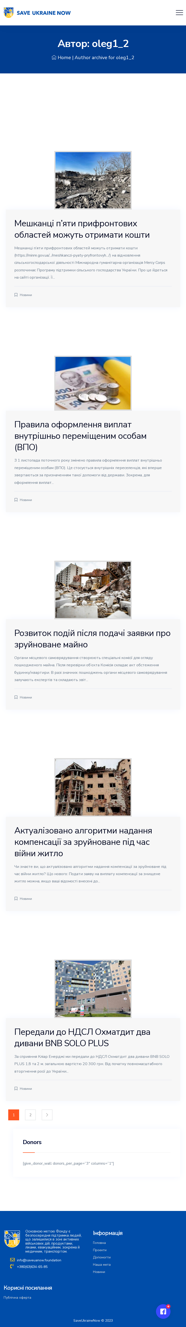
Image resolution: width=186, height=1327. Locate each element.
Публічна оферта (17, 1297)
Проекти (100, 1250)
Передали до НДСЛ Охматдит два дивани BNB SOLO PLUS (82, 1037)
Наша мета (102, 1264)
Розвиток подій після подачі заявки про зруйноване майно (92, 639)
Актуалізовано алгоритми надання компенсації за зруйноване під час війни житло (83, 842)
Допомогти (102, 1257)
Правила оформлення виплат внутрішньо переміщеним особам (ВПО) (80, 436)
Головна (99, 1243)
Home (64, 57)
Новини (26, 295)
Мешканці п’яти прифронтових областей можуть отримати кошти (82, 229)
